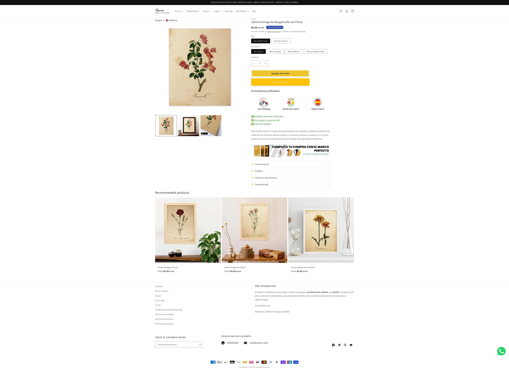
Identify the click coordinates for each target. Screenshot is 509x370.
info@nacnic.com (259, 342)
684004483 (233, 342)
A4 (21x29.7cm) (260, 41)
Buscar (158, 296)
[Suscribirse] (200, 345)
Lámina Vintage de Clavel (168, 267)
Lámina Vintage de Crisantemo (303, 267)
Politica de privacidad (164, 314)
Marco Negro (275, 51)
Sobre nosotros (161, 291)
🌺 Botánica (171, 20)
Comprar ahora (280, 82)
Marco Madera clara (315, 51)
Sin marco (258, 51)
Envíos (158, 305)
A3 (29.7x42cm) (281, 41)
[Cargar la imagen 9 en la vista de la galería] (210, 125)
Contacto (159, 286)
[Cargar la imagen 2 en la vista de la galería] (188, 125)
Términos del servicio (164, 319)
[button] (179, 11)
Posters (158, 20)
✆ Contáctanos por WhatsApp (265, 90)
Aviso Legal (160, 300)
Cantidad (254, 57)
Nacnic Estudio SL (250, 367)
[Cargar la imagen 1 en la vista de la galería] (166, 125)
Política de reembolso (164, 324)
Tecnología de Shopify (263, 367)
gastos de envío (274, 31)
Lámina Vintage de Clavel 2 (235, 267)
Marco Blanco (294, 51)
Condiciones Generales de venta (169, 309)
